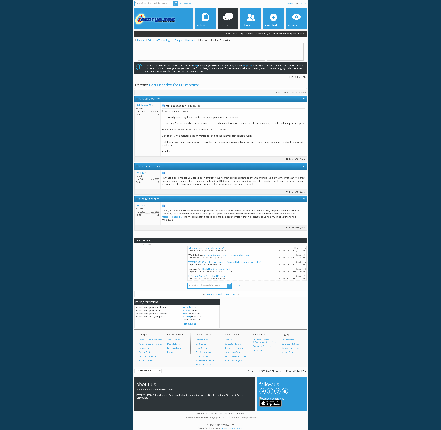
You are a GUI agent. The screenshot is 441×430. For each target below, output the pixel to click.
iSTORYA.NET (267, 371)
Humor (170, 352)
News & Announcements (150, 339)
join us (290, 3)
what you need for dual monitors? (206, 248)
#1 (304, 98)
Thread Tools (280, 92)
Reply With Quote (297, 159)
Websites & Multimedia (235, 356)
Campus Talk (144, 348)
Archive (280, 371)
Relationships (202, 339)
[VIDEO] (187, 316)
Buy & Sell (257, 350)
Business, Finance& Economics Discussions (264, 340)
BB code (187, 307)
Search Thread (297, 92)
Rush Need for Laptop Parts (216, 268)
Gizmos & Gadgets (233, 360)
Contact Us (253, 371)
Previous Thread (213, 294)
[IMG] (186, 313)
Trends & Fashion (204, 364)
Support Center (146, 360)
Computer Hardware (234, 343)
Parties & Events (174, 348)
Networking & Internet (234, 348)
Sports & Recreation (205, 360)
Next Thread (230, 294)
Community (262, 33)
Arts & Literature (203, 352)
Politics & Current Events (150, 343)
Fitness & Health (203, 356)
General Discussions (148, 356)
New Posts (231, 33)
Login (303, 3)
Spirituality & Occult (291, 343)
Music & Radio (173, 343)
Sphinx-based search (232, 427)
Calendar (249, 33)
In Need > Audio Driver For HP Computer (209, 276)
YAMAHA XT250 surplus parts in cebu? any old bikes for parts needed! (224, 262)
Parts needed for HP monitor (174, 85)
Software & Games (233, 352)
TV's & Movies (173, 339)
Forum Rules (189, 323)
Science (228, 339)
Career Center (145, 352)
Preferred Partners (262, 346)
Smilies (187, 310)
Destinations (201, 343)
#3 (304, 199)
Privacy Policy (293, 371)
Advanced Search (185, 3)
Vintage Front (288, 352)
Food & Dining (202, 348)
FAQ (241, 33)
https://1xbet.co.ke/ (172, 216)
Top (305, 371)
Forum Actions (279, 33)
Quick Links (296, 33)
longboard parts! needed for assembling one (226, 255)
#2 (304, 166)
